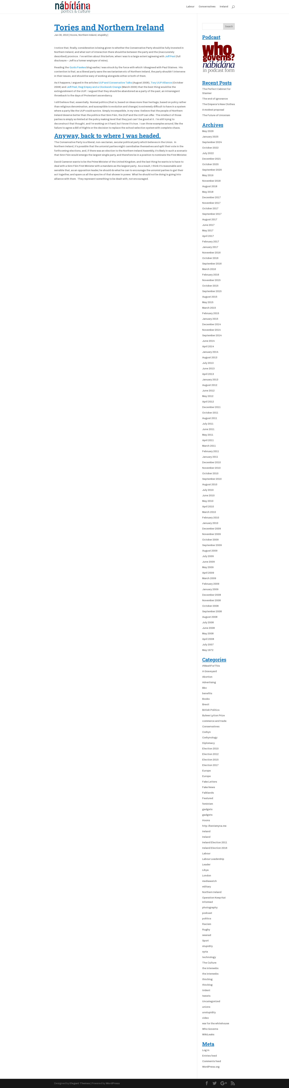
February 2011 (210, 451)
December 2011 (211, 407)
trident (206, 990)
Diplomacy (208, 743)
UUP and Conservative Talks (115, 82)
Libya (205, 870)
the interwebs (210, 968)
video (205, 1018)
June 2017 (208, 225)
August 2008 (209, 617)
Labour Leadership (213, 859)
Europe (206, 770)
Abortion (207, 676)
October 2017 (210, 208)
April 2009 (208, 572)
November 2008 (211, 600)
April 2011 (208, 440)
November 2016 (211, 252)
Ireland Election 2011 (214, 842)
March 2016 (209, 269)
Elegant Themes (80, 1083)
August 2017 (209, 219)
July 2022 (208, 153)
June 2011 (208, 429)
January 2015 (210, 319)
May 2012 (207, 396)
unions (206, 1007)
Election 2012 (210, 754)
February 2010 (210, 517)
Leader (206, 864)
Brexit (205, 704)
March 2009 (209, 578)
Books (206, 699)
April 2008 (208, 639)
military (206, 886)
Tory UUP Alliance (161, 82)
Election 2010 (210, 748)
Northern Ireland (87, 35)
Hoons (73, 35)
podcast (207, 913)
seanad (206, 935)
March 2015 (209, 307)
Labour (190, 7)
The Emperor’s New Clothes (218, 104)
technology (209, 957)
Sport (205, 940)
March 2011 (209, 445)
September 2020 (212, 169)
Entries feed (209, 1055)
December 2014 (211, 324)
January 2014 (210, 352)
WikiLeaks (208, 1034)
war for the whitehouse (215, 1023)
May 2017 (207, 230)
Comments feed (211, 1061)
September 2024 (212, 142)
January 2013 (210, 379)
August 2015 (209, 296)
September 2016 (212, 263)
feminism (207, 803)
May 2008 (208, 633)
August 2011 (209, 418)
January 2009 (210, 589)
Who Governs (210, 1029)
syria (205, 951)
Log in (205, 1050)
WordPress (113, 1083)
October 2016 (210, 258)
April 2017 (208, 236)
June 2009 (208, 561)
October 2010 (210, 473)
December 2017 (211, 197)
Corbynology (209, 737)
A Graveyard (209, 671)
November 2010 (211, 468)
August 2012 (209, 385)
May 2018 (207, 192)
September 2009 (212, 545)
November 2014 (211, 330)
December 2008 (211, 595)
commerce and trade (214, 721)
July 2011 (207, 423)
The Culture (209, 962)
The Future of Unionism (216, 115)
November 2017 (211, 203)
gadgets (207, 809)
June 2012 (208, 390)
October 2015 (210, 285)
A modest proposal (213, 109)
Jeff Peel (170, 56)
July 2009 (208, 556)
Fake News (208, 787)
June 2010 (208, 495)
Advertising (209, 682)
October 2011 (210, 412)
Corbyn (206, 732)
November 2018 (211, 180)
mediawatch (209, 881)
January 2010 (210, 523)
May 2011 (207, 434)
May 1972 (207, 650)
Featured (207, 798)
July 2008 (208, 622)
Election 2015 (210, 759)
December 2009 (211, 528)
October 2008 (210, 606)
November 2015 (211, 280)
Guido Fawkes (77, 67)
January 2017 (210, 247)
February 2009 (210, 583)
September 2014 (212, 335)
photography (210, 907)
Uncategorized (211, 1001)
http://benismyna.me (214, 826)
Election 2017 (210, 765)
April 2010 (208, 506)
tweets (206, 995)
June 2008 (208, 628)
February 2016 (210, 274)
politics (206, 918)
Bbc (204, 688)
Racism (206, 924)
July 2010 (208, 490)
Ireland (224, 7)
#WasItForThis (211, 665)
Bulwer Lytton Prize (213, 715)
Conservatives (207, 7)
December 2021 (211, 158)
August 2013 (209, 357)
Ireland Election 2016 (214, 848)
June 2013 (208, 368)
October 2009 (210, 539)
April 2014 (208, 346)
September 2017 (212, 214)
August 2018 (209, 186)
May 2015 (207, 302)
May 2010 (207, 501)
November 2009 (211, 534)
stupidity (102, 35)
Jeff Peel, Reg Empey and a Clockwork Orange (94, 87)
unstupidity (209, 1012)
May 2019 (207, 175)
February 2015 (210, 313)
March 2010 (209, 512)
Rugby (206, 929)
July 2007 (208, 644)
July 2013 (208, 363)
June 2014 (208, 341)
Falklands (208, 792)
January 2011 (210, 457)
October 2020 (210, 164)
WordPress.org (211, 1066)
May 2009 (208, 567)
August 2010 (209, 484)
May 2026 (208, 131)
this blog (207, 979)
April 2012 (208, 401)
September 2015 (212, 291)
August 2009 (209, 550)
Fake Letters (209, 781)
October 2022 (210, 147)
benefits (207, 693)
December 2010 (211, 462)
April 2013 (208, 374)
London (206, 875)
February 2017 (210, 241)
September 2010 (212, 479)
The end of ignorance (215, 98)
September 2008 (212, 611)
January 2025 (210, 136)
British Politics (210, 710)
